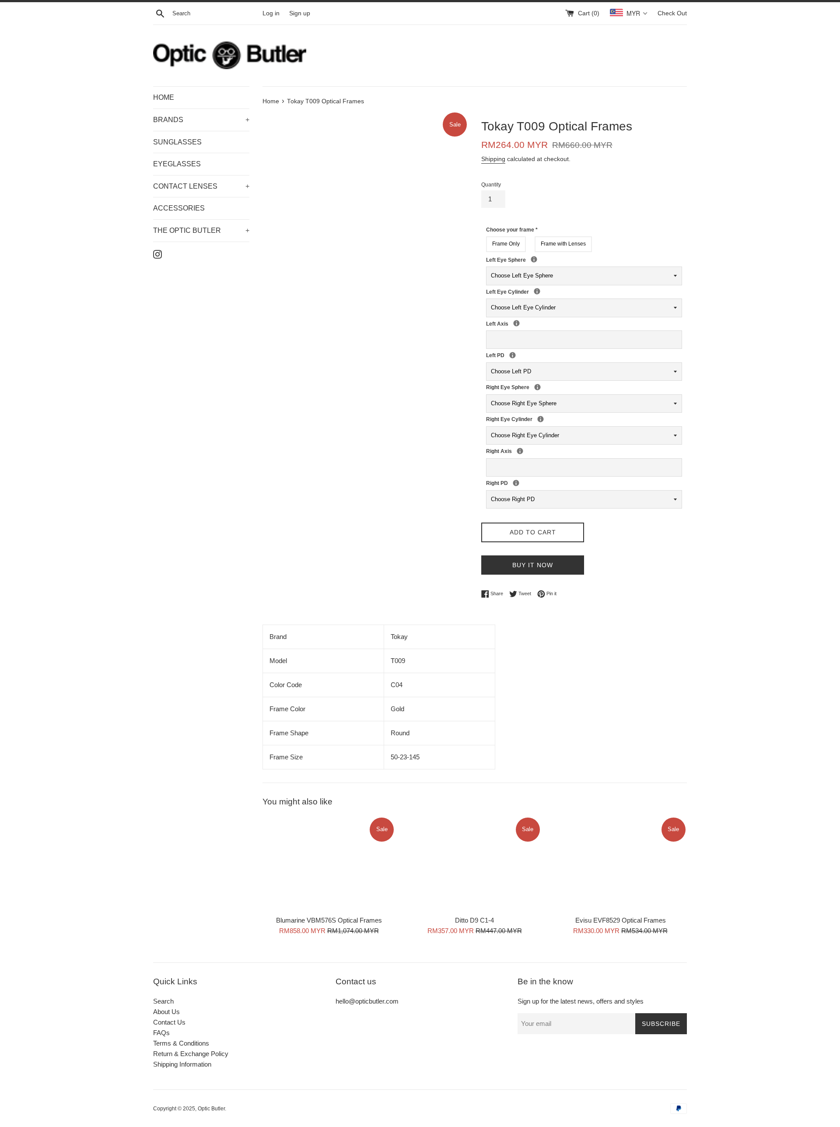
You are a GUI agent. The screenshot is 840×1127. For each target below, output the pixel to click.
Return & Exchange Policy (190, 1053)
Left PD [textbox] (506, 354)
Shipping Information (182, 1064)
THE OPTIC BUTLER (201, 230)
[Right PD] (516, 483)
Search (163, 1001)
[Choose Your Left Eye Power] (534, 259)
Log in (271, 13)
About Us (166, 1011)
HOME (163, 97)
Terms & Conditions (181, 1043)
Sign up (299, 13)
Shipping (493, 158)
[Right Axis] (520, 451)
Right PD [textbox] (510, 482)
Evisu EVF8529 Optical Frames (620, 920)
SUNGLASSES (177, 142)
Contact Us (169, 1022)
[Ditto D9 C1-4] (474, 863)
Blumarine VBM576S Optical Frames (329, 920)
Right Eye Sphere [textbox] (547, 386)
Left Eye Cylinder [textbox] (531, 291)
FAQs (161, 1032)
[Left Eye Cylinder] (537, 291)
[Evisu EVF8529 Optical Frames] (620, 863)
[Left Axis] (516, 323)
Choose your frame (512, 230)
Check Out (672, 13)
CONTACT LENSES (201, 186)
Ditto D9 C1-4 (474, 920)
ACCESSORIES (179, 208)
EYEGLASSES (177, 164)
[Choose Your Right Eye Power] (537, 387)
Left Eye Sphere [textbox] (543, 259)
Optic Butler (211, 1109)
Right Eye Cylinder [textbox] (534, 418)
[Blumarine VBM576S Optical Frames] (328, 863)
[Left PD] (512, 355)
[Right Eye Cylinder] (540, 419)
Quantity (491, 185)
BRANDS (201, 119)
